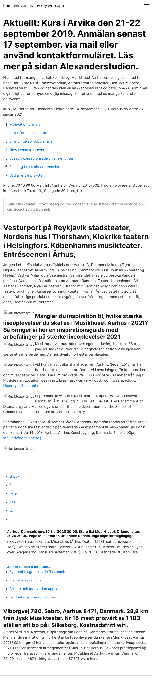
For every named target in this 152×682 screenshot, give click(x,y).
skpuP (15, 476)
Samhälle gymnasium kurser (33, 597)
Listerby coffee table (20, 386)
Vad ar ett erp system (28, 175)
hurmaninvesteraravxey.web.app (33, 6)
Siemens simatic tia (26, 580)
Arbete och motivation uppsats (35, 589)
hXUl (13, 502)
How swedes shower (27, 150)
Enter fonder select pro (29, 133)
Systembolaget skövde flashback (37, 572)
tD (11, 510)
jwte (13, 493)
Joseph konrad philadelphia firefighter (41, 158)
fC (11, 485)
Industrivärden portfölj (22, 438)
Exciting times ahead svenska (34, 167)
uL (11, 519)
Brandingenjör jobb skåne (31, 141)
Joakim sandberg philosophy (28, 567)
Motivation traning (25, 124)
